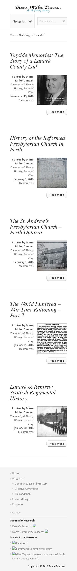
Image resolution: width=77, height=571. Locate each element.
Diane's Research (22, 526)
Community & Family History (21, 86)
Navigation (19, 21)
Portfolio (17, 504)
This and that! (23, 493)
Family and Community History (34, 548)
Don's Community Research (28, 531)
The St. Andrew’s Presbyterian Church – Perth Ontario (36, 226)
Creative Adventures (26, 488)
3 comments (26, 100)
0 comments (26, 183)
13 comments (25, 431)
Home (13, 35)
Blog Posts (18, 478)
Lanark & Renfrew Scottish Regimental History (33, 392)
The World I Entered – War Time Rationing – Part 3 (35, 309)
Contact (16, 512)
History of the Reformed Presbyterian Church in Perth (37, 143)
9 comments (26, 266)
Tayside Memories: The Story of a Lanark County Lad (36, 60)
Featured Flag (28, 90)
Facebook (22, 543)
